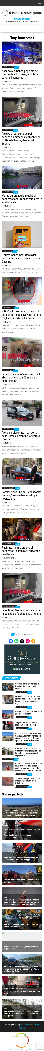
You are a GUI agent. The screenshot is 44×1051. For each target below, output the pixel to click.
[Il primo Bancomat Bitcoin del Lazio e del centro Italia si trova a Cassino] (22, 235)
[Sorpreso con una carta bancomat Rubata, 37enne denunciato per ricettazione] (22, 471)
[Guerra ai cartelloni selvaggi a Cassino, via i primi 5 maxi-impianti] (7, 687)
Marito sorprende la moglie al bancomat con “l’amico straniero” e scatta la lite (22, 199)
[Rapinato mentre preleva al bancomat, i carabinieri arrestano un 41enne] (22, 529)
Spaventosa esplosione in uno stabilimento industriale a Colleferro (27, 780)
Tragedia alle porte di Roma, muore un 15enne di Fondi (26, 723)
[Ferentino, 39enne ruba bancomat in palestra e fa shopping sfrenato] (22, 588)
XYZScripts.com (32, 1050)
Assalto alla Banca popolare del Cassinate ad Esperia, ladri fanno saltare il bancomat (21, 74)
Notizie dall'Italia (22, 18)
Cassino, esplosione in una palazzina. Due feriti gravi (28, 712)
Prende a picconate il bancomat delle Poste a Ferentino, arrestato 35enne (21, 436)
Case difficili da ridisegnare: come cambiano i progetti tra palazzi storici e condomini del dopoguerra (28, 752)
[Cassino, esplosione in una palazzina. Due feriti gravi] (7, 714)
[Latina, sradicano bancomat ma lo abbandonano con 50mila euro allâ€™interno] (22, 352)
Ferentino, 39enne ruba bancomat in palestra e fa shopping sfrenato (21, 612)
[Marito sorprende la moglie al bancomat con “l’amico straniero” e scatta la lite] (22, 177)
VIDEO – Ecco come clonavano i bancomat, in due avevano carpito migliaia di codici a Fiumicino (21, 315)
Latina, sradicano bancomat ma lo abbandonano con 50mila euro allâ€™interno (21, 377)
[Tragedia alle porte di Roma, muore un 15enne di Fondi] (7, 725)
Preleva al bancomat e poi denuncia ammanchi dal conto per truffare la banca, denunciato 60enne (21, 138)
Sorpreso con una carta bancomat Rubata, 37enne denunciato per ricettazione (21, 495)
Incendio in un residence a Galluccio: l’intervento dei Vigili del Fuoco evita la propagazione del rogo (27, 700)
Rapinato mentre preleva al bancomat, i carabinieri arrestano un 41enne (21, 551)
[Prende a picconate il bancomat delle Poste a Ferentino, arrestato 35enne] (22, 413)
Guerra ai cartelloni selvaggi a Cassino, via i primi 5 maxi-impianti (27, 686)
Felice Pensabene (10, 558)
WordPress (25, 1024)
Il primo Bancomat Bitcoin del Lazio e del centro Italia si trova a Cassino (21, 258)
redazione (7, 81)
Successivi (28, 634)
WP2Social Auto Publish (14, 1050)
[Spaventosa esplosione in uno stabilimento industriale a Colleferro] (7, 781)
